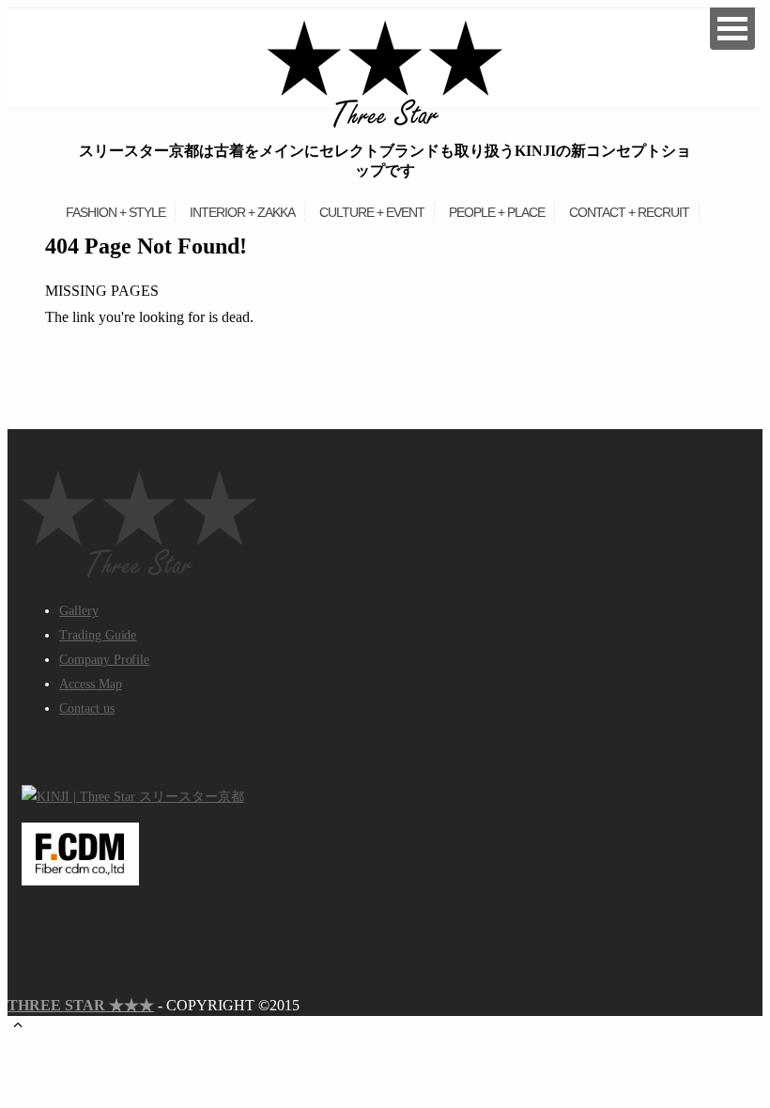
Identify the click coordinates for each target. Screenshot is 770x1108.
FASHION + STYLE (115, 212)
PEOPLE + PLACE (497, 212)
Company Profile (104, 660)
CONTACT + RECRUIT (629, 212)
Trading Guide (97, 635)
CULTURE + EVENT (371, 212)
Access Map (90, 684)
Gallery (79, 611)
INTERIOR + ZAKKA (242, 212)
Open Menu (732, 29)
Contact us (87, 708)
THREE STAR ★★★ (81, 1005)
